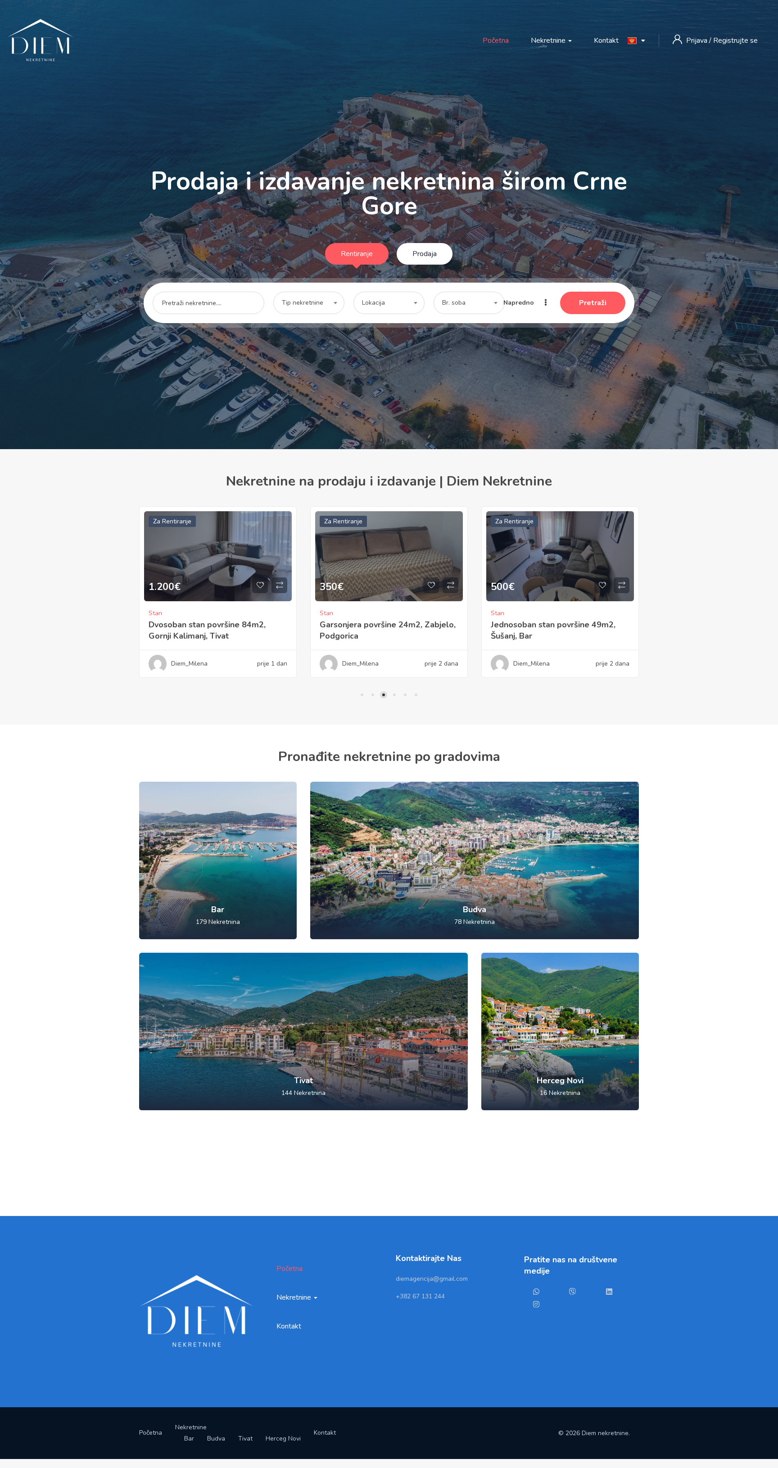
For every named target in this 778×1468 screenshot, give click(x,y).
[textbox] (308, 303)
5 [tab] (405, 694)
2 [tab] (372, 694)
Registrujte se (735, 40)
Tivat (245, 1438)
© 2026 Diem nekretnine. (594, 1433)
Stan (155, 613)
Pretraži (592, 303)
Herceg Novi (283, 1438)
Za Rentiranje (172, 521)
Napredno (519, 302)
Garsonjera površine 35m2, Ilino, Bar (560, 617)
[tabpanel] (217, 598)
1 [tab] (362, 694)
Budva (216, 1438)
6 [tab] (416, 694)
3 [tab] (383, 694)
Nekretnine (549, 40)
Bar (189, 1438)
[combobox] (308, 303)
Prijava (697, 40)
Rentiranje (357, 254)
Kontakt (606, 40)
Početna (496, 40)
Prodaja (424, 254)
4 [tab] (394, 694)
